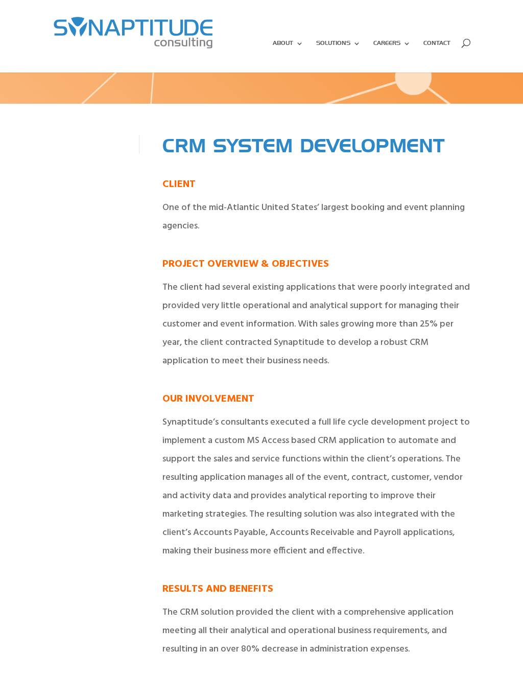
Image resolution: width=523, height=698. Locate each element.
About (283, 43)
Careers (386, 43)
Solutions (333, 43)
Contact (436, 43)
